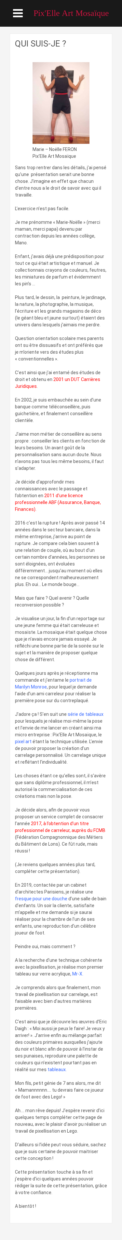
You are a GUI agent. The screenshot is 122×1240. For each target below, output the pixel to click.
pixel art (23, 741)
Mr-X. (77, 973)
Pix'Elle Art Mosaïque (71, 13)
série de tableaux (85, 714)
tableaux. (57, 1069)
